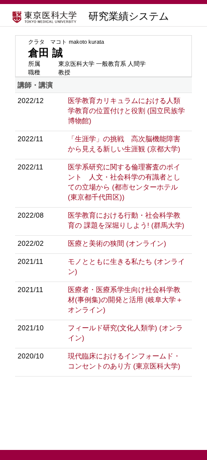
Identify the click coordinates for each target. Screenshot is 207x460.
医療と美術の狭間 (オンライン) (117, 243)
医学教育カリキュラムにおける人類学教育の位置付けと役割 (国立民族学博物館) (126, 111)
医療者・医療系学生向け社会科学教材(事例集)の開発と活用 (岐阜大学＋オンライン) (125, 300)
